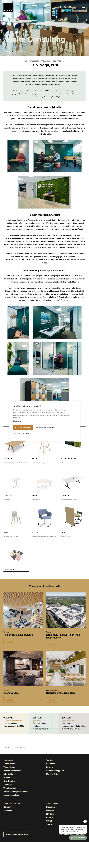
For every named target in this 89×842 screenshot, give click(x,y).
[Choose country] (64, 7)
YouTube (49, 821)
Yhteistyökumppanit (55, 771)
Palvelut (49, 767)
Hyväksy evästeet (23, 427)
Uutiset (6, 777)
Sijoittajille (8, 774)
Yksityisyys (8, 784)
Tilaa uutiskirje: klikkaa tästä (17, 834)
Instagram (50, 807)
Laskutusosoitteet (11, 795)
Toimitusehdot (9, 788)
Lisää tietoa (17, 421)
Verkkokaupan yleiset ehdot (15, 791)
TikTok (49, 824)
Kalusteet (50, 764)
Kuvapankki (8, 807)
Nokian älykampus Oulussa (18, 634)
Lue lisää (9, 642)
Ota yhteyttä (9, 781)
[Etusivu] (8, 7)
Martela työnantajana (13, 771)
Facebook (50, 810)
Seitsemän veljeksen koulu (60, 692)
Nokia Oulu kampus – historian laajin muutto (63, 636)
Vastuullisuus (9, 767)
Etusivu (6, 51)
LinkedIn (50, 814)
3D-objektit (8, 810)
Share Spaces (11, 692)
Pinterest (50, 817)
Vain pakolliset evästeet (45, 427)
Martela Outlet (52, 774)
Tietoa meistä (9, 764)
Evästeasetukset (23, 433)
